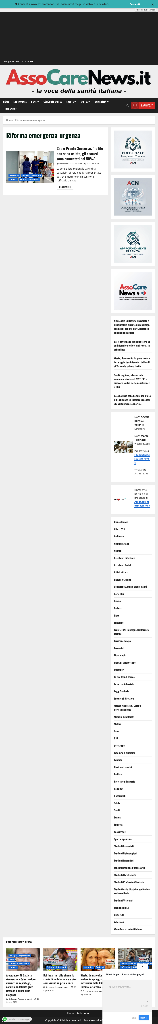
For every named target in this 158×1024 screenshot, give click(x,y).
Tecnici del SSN (121, 908)
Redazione (11, 109)
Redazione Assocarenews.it (70, 163)
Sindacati (118, 824)
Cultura (117, 608)
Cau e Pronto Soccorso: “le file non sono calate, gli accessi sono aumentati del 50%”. (30, 167)
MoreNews (90, 1020)
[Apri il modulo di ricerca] (128, 105)
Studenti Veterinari (123, 900)
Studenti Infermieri (123, 860)
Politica (118, 774)
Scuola (117, 817)
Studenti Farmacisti (124, 846)
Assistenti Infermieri (124, 558)
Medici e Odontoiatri (31, 175)
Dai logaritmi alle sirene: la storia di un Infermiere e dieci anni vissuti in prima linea (132, 345)
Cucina (117, 601)
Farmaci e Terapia (122, 641)
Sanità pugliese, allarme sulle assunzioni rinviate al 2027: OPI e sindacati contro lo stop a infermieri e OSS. (132, 381)
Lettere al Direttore (124, 698)
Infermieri (14, 175)
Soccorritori (33, 179)
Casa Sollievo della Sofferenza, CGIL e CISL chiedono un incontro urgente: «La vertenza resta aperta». (133, 399)
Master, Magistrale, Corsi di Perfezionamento (127, 707)
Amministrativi (121, 543)
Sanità (84, 101)
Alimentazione (121, 522)
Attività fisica (120, 572)
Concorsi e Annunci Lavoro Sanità (130, 586)
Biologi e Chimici (122, 579)
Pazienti (13, 179)
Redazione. (83, 1013)
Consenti (135, 4)
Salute (70, 101)
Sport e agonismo (123, 839)
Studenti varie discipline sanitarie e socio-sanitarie (132, 891)
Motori (117, 724)
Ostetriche (119, 745)
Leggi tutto (66, 187)
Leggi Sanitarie (121, 691)
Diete (116, 615)
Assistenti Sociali (122, 565)
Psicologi (118, 789)
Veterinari (119, 922)
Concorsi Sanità (53, 101)
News (34, 101)
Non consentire (119, 4)
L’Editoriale (20, 101)
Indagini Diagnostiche (125, 662)
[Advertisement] (79, 36)
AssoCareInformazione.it (142, 503)
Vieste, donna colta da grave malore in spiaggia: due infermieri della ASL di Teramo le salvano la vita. (132, 362)
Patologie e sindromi (124, 753)
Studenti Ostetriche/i (125, 875)
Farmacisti (119, 648)
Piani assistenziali (123, 767)
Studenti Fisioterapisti (125, 853)
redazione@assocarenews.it (142, 458)
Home (6, 101)
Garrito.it (147, 105)
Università (100, 101)
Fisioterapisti (120, 655)
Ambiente (119, 536)
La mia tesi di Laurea (124, 677)
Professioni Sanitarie (124, 781)
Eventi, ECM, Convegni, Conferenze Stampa (131, 632)
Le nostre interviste (124, 684)
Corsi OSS (119, 594)
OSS (116, 738)
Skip (134, 1017)
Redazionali (119, 796)
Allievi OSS (119, 529)
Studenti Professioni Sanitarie (129, 882)
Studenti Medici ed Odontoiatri (129, 868)
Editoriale (119, 622)
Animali (117, 551)
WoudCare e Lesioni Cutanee (128, 929)
